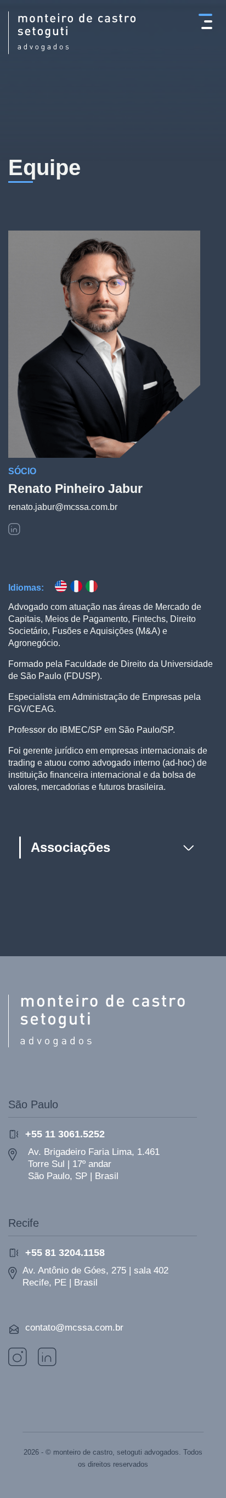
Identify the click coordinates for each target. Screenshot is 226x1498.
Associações (70, 847)
